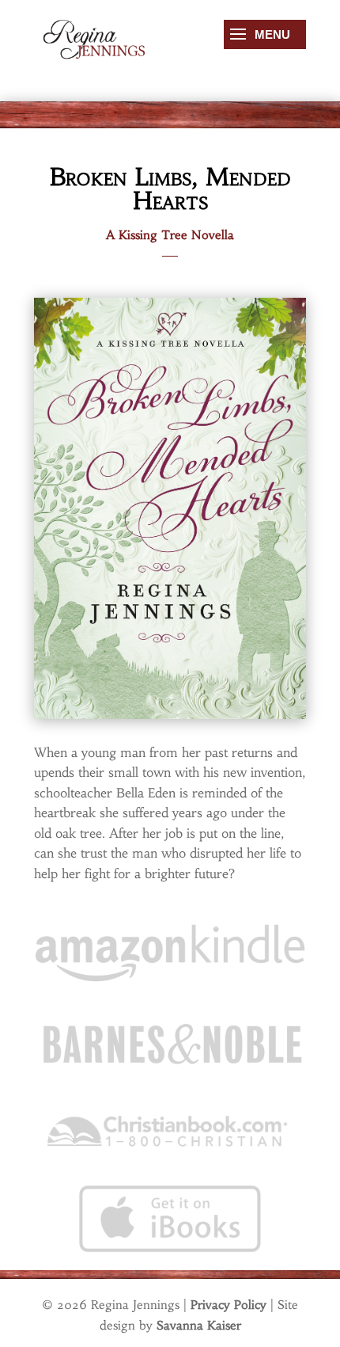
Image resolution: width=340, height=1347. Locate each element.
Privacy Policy (228, 1304)
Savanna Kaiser (199, 1325)
